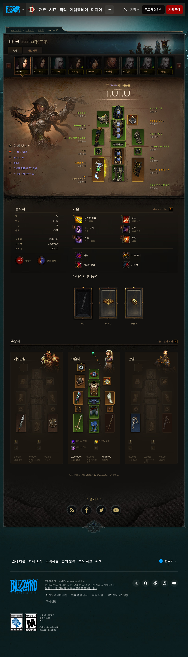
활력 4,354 (18, 157)
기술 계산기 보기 (161, 209)
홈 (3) (16, 163)
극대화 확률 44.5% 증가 (25, 168)
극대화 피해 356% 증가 (24, 173)
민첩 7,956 (20, 151)
